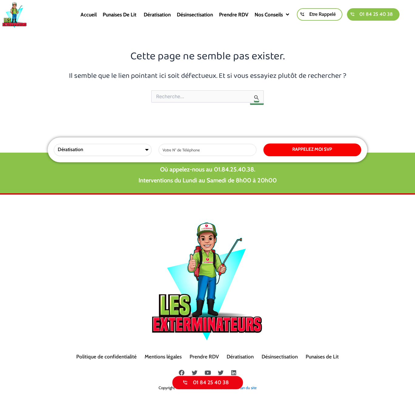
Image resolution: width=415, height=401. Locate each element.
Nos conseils (269, 15)
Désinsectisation (195, 15)
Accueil (89, 15)
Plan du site (247, 387)
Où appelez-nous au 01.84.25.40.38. (207, 169)
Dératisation (157, 15)
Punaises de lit (120, 15)
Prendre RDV (234, 15)
